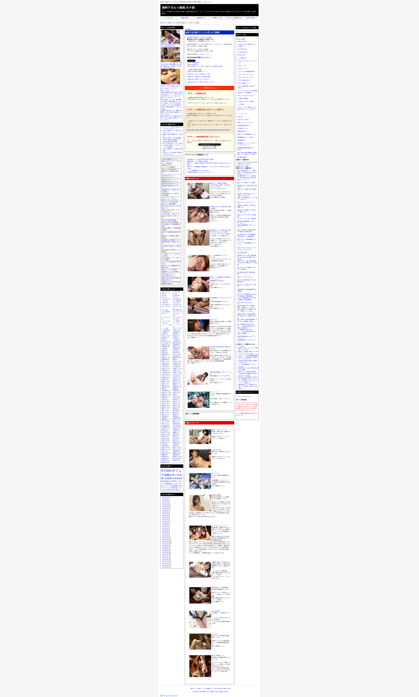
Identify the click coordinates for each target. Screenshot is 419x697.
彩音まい (164, 383)
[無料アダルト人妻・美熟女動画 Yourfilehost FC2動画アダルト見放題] (247, 259)
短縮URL (196, 62)
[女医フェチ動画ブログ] (244, 210)
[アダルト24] (241, 302)
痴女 (176, 488)
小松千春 (164, 374)
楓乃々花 (164, 411)
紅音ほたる (165, 434)
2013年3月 (165, 534)
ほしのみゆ (165, 304)
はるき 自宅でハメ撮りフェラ (170, 214)
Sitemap (220, 688)
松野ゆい (175, 403)
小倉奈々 (175, 370)
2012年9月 (165, 545)
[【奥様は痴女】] (242, 272)
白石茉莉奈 (176, 425)
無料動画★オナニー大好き (245, 137)
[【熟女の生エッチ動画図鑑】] (246, 234)
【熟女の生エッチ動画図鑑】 (220, 587)
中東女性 (164, 337)
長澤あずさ (176, 456)
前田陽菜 (164, 346)
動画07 (215, 130)
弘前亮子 (175, 379)
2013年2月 (165, 536)
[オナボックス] (242, 202)
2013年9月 (165, 523)
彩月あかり (176, 381)
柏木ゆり (175, 405)
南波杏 (164, 350)
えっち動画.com (241, 58)
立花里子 (175, 431)
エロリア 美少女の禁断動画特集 (248, 355)
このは (164, 301)
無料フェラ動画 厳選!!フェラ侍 (248, 351)
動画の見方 (185, 18)
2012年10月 (165, 543)
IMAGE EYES (241, 55)
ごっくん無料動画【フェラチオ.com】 (198, 170)
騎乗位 (168, 475)
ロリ (162, 488)
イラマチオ (175, 484)
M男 (163, 293)
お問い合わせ (250, 18)
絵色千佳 (195, 64)
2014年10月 (165, 508)
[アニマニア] (241, 277)
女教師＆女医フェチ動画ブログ (221, 562)
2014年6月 (165, 514)
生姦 (168, 489)
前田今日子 (165, 345)
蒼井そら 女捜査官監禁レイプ (170, 169)
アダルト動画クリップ (244, 83)
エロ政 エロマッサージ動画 (245, 101)
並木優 (175, 334)
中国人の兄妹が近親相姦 (170, 139)
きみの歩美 (176, 299)
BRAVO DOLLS (241, 41)
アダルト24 (213, 319)
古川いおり (176, 354)
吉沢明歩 (175, 356)
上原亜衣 (164, 332)
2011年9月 (165, 567)
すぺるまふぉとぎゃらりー (219, 526)
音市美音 (164, 460)
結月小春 (175, 438)
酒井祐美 (175, 454)
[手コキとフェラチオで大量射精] (247, 216)
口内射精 (168, 478)
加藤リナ (175, 346)
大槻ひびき (176, 363)
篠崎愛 (175, 433)
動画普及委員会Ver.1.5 (243, 125)
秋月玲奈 (164, 431)
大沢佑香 (164, 365)
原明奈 (164, 352)
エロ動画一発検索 (242, 98)
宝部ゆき (164, 370)
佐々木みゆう (165, 343)
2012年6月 (165, 550)
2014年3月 (165, 519)
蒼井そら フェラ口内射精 (169, 269)
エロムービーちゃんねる (246, 353)
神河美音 (175, 429)
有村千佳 (175, 398)
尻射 (207, 66)
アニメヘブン (214, 392)
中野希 (175, 337)
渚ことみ (164, 422)
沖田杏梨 (164, 416)
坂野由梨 (164, 359)
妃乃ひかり (165, 368)
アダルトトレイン (242, 68)
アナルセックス (166, 317)
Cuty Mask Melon (216, 450)
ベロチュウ (167, 488)
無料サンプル (217, 18)
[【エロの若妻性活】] (244, 280)
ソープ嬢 (175, 321)
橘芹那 (175, 414)
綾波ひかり (165, 442)
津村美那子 (165, 420)
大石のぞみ (165, 367)
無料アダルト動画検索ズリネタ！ (247, 134)
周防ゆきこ (165, 357)
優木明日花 (176, 343)
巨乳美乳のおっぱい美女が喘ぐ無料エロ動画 (200, 159)
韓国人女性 (176, 458)
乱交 (163, 339)
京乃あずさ (165, 341)
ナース (175, 323)
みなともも (165, 306)
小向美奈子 (165, 372)
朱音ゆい (175, 401)
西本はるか (176, 449)
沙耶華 (175, 416)
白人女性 (164, 425)
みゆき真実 (176, 310)
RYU (163, 297)
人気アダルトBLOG (243, 119)
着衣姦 (177, 478)
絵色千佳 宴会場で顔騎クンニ (195, 57)
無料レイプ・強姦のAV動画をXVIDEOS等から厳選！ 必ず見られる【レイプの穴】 (220, 185)
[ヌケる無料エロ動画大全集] (246, 230)
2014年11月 (165, 506)
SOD (174, 297)
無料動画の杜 (241, 140)
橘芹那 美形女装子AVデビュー (171, 184)
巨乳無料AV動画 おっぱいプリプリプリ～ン (200, 172)
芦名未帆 (164, 445)
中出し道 (240, 116)
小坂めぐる (176, 372)
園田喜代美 (176, 357)
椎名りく (164, 409)
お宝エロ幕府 (216, 611)
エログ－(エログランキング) (245, 95)
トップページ (168, 18)
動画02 (193, 130)
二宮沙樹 (175, 339)
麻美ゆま (164, 462)
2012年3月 (165, 556)
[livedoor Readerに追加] (209, 148)
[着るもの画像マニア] (244, 205)
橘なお (175, 412)
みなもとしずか (177, 306)
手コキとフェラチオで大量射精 (246, 218)
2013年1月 (165, 538)
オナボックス (251, 202)
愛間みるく (176, 385)
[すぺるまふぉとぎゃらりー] (246, 248)
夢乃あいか (176, 361)
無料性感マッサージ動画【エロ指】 (197, 161)
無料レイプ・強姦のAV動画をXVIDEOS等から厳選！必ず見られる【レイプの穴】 (248, 373)
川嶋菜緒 (164, 378)
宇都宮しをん (177, 368)
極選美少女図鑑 (216, 495)
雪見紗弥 (164, 458)
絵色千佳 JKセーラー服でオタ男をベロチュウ (201, 82)
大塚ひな (164, 363)
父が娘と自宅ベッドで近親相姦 (172, 138)
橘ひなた (164, 414)
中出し (175, 481)
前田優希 (175, 345)
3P (172, 481)
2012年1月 (165, 560)
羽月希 (175, 444)
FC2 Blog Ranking (242, 52)
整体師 (175, 389)
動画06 (210, 130)
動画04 (202, 130)
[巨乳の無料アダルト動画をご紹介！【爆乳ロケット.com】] (247, 307)
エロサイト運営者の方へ (234, 18)
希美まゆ (164, 379)
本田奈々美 (165, 401)
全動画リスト (201, 18)
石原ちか (164, 429)
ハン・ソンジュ (177, 324)
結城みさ (164, 438)
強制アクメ (179, 489)
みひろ (164, 310)
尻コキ (203, 66)
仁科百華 (175, 341)
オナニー (175, 317)
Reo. (163, 295)
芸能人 (164, 489)
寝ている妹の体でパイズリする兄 (172, 143)
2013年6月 (165, 528)
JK (173, 478)
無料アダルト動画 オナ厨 (178, 7)
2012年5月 (165, 552)
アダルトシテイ (242, 65)
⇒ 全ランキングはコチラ (243, 396)
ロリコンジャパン (242, 114)
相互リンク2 (201, 688)
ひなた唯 (175, 302)
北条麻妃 (175, 348)
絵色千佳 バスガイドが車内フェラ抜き (198, 39)
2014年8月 (165, 510)
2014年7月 (165, 512)
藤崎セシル (165, 449)
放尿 (163, 389)
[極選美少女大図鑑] (243, 289)
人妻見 (245, 252)
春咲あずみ (165, 396)
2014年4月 (165, 517)
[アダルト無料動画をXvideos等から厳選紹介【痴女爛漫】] (247, 296)
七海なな (175, 330)
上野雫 (164, 334)
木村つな (164, 399)
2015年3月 (165, 503)
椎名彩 (175, 409)
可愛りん (164, 356)
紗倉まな (175, 434)
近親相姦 (175, 451)
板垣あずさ (165, 405)
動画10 (227, 130)
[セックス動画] (242, 182)
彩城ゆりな (165, 381)
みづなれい (176, 304)
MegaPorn (166, 481)
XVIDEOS (193, 66)
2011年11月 (165, 563)
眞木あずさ (176, 427)
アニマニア (215, 473)
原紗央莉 (175, 352)
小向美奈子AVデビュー (168, 274)
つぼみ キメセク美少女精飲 (170, 202)
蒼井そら (175, 447)
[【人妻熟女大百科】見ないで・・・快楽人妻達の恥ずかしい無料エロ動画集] (247, 328)
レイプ (164, 328)
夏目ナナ (164, 361)
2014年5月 (165, 516)
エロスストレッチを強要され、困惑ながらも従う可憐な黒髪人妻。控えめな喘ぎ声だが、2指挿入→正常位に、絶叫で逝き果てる (171, 65)
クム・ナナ (165, 321)
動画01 (189, 130)
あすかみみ (165, 299)
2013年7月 (165, 527)
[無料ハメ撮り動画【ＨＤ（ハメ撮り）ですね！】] (247, 196)
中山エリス (165, 335)
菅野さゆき (165, 447)
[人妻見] (240, 252)
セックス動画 (251, 182)
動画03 (198, 130)
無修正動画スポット (243, 131)
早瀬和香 (175, 390)
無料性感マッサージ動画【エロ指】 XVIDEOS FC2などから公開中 (248, 386)
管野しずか (165, 433)
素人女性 (164, 436)
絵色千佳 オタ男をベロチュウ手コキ (198, 79)
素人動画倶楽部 (242, 157)
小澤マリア (165, 376)
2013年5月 (165, 530)
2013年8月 (165, 525)
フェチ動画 (240, 104)
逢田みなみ (165, 453)
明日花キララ (165, 392)
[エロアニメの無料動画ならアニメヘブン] (247, 241)
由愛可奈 (175, 423)
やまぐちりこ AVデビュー (169, 198)
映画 (174, 394)
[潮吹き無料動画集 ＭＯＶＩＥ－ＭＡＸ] (247, 223)
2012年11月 (165, 541)
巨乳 (166, 484)
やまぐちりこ (177, 313)
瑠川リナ (164, 423)
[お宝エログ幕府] (242, 284)
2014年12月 (165, 505)
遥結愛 (164, 454)
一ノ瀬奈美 (165, 330)
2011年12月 (165, 561)
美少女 (164, 444)
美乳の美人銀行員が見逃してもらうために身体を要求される (171, 45)
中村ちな (175, 335)
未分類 (175, 399)
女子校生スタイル (242, 128)
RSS (216, 688)
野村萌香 (164, 456)
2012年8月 (165, 547)
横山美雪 (175, 411)
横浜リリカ (165, 412)
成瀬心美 (164, 387)
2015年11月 (165, 497)
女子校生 (175, 367)
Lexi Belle (175, 291)
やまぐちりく (177, 312)
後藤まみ (175, 383)
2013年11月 (165, 521)
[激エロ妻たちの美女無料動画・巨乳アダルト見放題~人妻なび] (247, 317)
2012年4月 (165, 554)
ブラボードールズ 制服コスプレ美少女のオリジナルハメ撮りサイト (247, 109)
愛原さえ (164, 385)
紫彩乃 (175, 436)
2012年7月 (165, 549)
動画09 (223, 130)
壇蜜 (174, 359)
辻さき (164, 451)
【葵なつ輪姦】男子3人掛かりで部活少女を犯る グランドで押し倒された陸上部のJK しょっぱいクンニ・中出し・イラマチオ (172, 95)
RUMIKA (175, 295)
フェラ (199, 66)
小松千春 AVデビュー (168, 175)
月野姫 (164, 398)
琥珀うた (175, 422)
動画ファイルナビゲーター (219, 429)
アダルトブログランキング (245, 74)
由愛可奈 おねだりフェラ (169, 179)
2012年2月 (165, 558)
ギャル (175, 319)
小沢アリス (176, 374)
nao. (174, 293)
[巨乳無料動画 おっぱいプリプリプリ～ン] (247, 338)
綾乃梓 (175, 440)
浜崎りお (175, 420)
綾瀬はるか (176, 442)
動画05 (206, 130)
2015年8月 (165, 499)
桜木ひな (175, 407)
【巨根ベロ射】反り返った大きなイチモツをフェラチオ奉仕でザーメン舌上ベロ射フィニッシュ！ (171, 86)
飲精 (221, 66)
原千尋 (175, 350)
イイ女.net (214, 634)
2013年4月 (165, 532)
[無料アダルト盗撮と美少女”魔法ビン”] (247, 187)
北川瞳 (164, 348)
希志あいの (176, 378)
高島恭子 (175, 460)
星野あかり (165, 394)
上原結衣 (175, 332)
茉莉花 (175, 445)
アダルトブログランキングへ (245, 77)
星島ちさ (175, 392)
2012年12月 (165, 539)
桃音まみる (165, 407)
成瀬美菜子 (176, 387)
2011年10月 (165, 565)
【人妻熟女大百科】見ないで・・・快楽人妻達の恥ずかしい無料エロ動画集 (247, 331)
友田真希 (164, 354)
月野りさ (175, 396)
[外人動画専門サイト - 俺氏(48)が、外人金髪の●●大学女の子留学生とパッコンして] (247, 174)
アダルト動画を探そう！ (244, 80)
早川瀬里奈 (165, 390)
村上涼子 (164, 403)
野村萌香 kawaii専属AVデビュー (171, 240)
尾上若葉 (175, 376)
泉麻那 (164, 418)
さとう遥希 (176, 301)
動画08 (219, 130)
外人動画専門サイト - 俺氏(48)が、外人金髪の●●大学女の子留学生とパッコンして (246, 177)
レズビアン (176, 328)
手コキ (211, 66)
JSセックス (165, 291)
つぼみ (164, 302)
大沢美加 (175, 365)
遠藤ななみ (176, 453)
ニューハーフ (165, 324)
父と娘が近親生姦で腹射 (170, 141)
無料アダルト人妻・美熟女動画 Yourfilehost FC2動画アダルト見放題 (247, 262)
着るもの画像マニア (217, 655)
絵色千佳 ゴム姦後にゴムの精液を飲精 (199, 76)
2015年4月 (165, 501)
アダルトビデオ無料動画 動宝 (246, 71)
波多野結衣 (176, 418)
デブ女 (164, 323)
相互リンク (194, 688)
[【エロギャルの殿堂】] (244, 267)
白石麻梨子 (165, 427)
